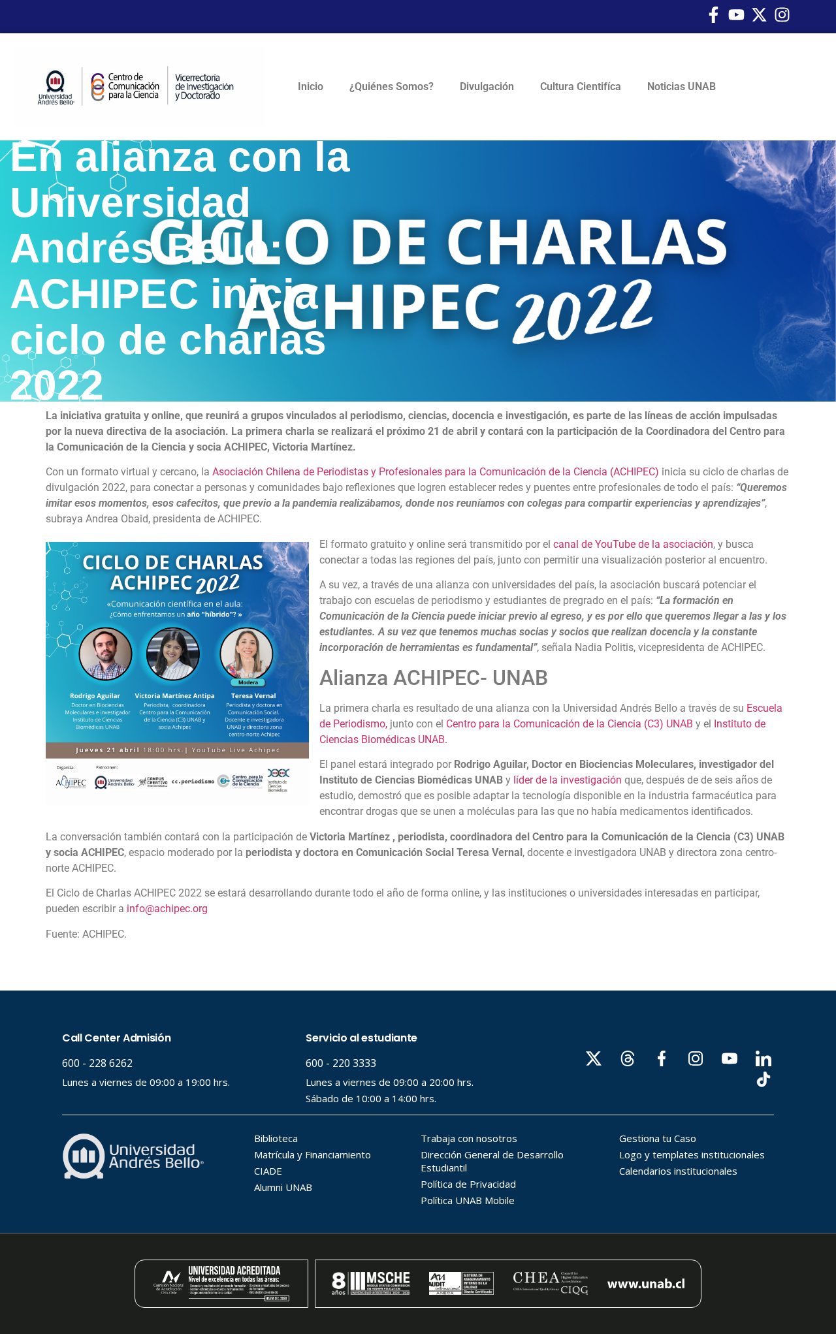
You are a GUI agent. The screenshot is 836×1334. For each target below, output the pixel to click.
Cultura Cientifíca (580, 86)
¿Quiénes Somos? (391, 86)
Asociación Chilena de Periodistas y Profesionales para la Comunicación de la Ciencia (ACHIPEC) (435, 472)
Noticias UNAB (681, 86)
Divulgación (487, 86)
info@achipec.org (167, 908)
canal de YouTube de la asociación (633, 544)
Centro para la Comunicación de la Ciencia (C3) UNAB (569, 724)
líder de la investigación (567, 780)
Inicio (310, 86)
